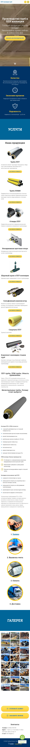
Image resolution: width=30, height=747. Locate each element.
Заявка (16, 534)
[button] (5, 635)
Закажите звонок (16, 715)
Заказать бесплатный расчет (15, 38)
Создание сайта (18, 743)
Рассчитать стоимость (15, 171)
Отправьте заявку (16, 708)
